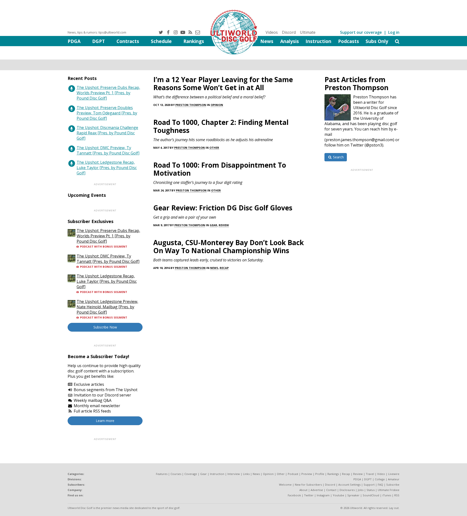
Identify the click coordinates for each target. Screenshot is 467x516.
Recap (224, 268)
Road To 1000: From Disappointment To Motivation (219, 169)
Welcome (285, 484)
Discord (289, 32)
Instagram (323, 495)
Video (381, 474)
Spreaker (353, 495)
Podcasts (348, 41)
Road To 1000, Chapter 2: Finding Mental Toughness (220, 126)
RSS (396, 495)
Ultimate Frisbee (388, 490)
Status (371, 490)
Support (369, 484)
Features (161, 474)
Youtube (338, 495)
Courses (176, 474)
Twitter (309, 495)
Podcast (293, 474)
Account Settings (349, 484)
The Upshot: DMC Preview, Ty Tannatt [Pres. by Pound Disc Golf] (108, 150)
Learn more (105, 420)
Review (224, 225)
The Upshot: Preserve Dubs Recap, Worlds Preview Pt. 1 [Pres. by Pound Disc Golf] (108, 93)
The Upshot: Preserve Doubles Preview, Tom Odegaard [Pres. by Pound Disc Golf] (107, 113)
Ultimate (307, 32)
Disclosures (347, 490)
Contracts (128, 41)
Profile (319, 474)
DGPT (98, 41)
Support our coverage (361, 32)
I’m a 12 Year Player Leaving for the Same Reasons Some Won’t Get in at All (223, 83)
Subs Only (377, 41)
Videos (272, 32)
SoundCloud (371, 495)
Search (338, 157)
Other (214, 147)
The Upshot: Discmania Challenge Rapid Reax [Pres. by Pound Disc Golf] (107, 133)
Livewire (393, 474)
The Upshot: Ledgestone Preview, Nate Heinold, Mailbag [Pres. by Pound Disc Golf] (107, 307)
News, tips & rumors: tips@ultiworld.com (97, 32)
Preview (306, 474)
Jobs (360, 490)
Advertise (317, 490)
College (380, 479)
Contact (331, 490)
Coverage (190, 474)
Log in (393, 32)
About (303, 490)
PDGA (74, 41)
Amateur (393, 479)
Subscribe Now (105, 327)
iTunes (386, 495)
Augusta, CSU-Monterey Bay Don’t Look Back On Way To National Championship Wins (228, 246)
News (266, 41)
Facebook (294, 495)
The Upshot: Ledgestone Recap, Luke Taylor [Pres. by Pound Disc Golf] (107, 168)
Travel (370, 474)
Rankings (193, 41)
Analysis (289, 41)
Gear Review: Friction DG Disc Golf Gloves (222, 207)
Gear (213, 225)
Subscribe (392, 484)
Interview (233, 474)
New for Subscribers (308, 484)
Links (246, 474)
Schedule (161, 41)
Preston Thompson (190, 105)
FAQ (380, 484)
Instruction (318, 41)
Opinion (217, 105)
